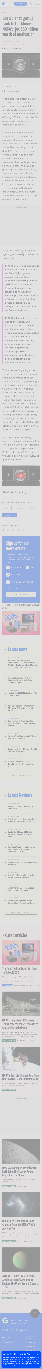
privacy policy (30, 1361)
